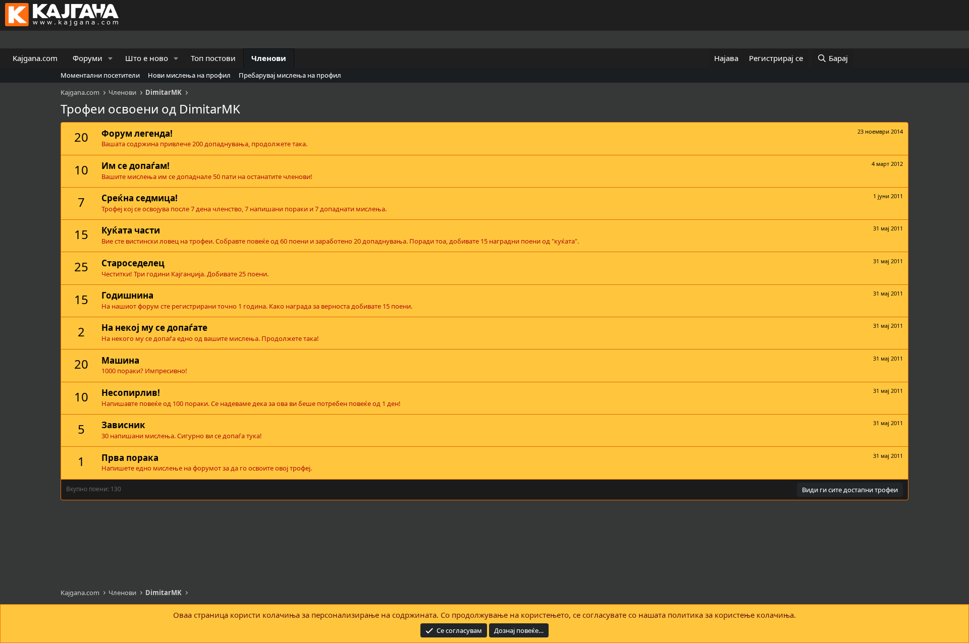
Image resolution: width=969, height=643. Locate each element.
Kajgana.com (35, 58)
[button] (110, 58)
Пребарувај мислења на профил (290, 75)
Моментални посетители (100, 75)
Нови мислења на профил (189, 75)
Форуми (87, 58)
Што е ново (146, 58)
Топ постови (213, 58)
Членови (268, 58)
